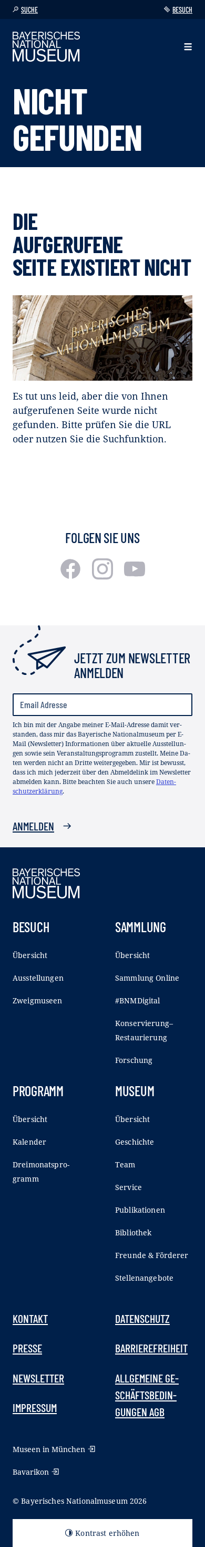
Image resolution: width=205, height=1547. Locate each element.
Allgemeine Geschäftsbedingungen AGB (147, 1395)
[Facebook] (72, 575)
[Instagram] (104, 575)
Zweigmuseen (38, 1000)
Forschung (133, 1060)
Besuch (182, 9)
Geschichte (134, 1142)
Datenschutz (142, 1318)
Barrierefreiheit (151, 1348)
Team (125, 1164)
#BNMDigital (137, 1000)
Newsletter (38, 1378)
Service (128, 1187)
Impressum (35, 1407)
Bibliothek (133, 1232)
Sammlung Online (147, 978)
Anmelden (33, 826)
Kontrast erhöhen (107, 1533)
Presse (27, 1348)
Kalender (29, 1142)
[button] (187, 46)
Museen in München (49, 1449)
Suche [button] (29, 9)
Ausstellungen (38, 978)
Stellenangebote (144, 1278)
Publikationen (140, 1210)
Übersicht (30, 955)
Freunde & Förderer (152, 1255)
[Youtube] (134, 575)
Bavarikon (31, 1472)
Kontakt (30, 1318)
